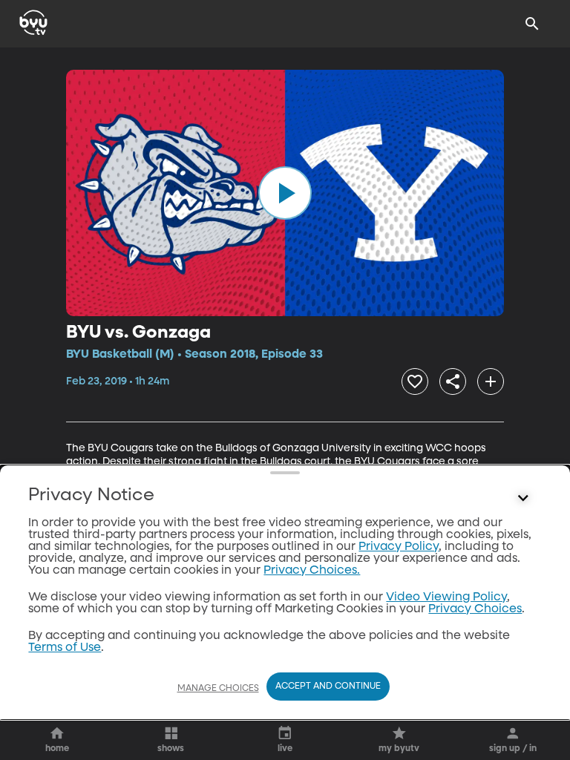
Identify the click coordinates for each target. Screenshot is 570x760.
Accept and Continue (328, 686)
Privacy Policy (398, 547)
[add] (490, 381)
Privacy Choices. (311, 571)
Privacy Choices (475, 609)
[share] (452, 381)
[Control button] (523, 498)
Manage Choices (218, 688)
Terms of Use (64, 648)
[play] (285, 193)
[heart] (415, 381)
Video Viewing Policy (446, 597)
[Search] (532, 24)
